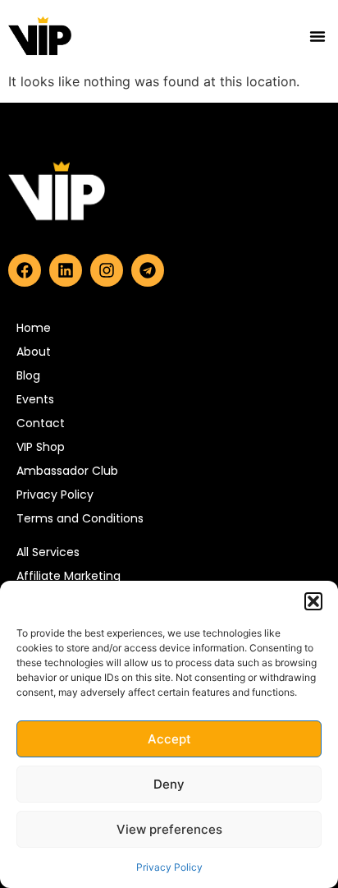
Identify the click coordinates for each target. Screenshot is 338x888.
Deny (169, 784)
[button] (313, 601)
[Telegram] (147, 270)
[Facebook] (24, 270)
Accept (169, 739)
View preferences (169, 829)
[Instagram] (106, 270)
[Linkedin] (65, 270)
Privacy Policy (169, 867)
